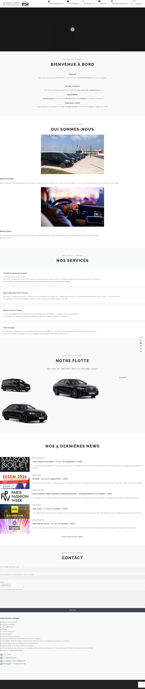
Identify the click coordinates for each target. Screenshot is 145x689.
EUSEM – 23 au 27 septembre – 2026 (50, 478)
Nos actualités (38, 458)
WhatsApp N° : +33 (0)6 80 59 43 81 (14, 664)
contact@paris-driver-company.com (14, 661)
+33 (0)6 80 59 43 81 (10, 658)
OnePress (71, 684)
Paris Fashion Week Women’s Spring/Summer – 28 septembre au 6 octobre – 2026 (72, 493)
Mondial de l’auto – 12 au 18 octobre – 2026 (54, 523)
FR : (132, 3)
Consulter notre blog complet (72, 537)
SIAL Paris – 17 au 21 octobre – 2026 (50, 508)
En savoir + (123, 377)
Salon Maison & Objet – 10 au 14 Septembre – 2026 (57, 461)
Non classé (37, 475)
